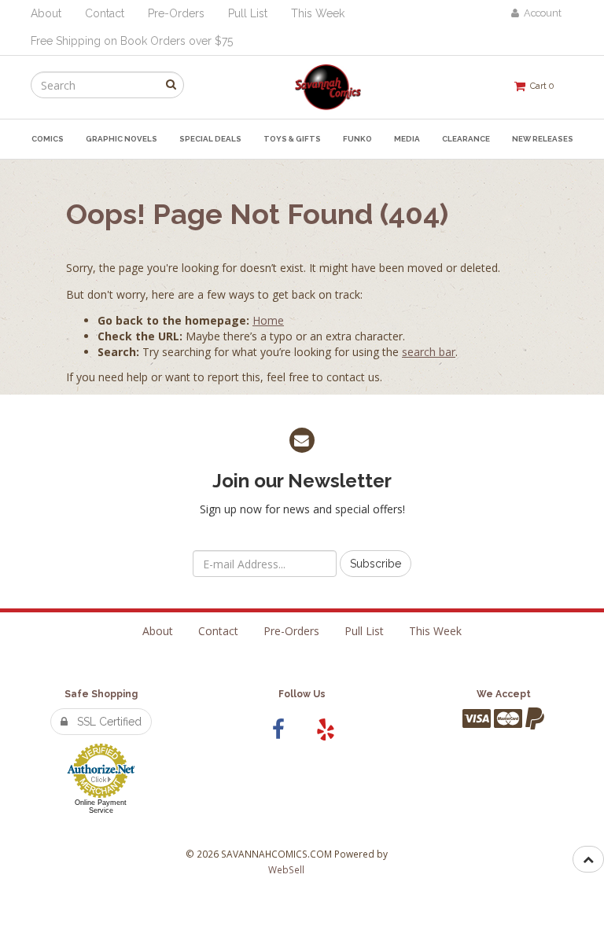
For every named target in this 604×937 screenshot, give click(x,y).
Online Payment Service (101, 806)
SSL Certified (105, 721)
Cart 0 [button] (539, 85)
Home (268, 320)
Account (540, 13)
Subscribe (375, 563)
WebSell (286, 869)
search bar (428, 351)
